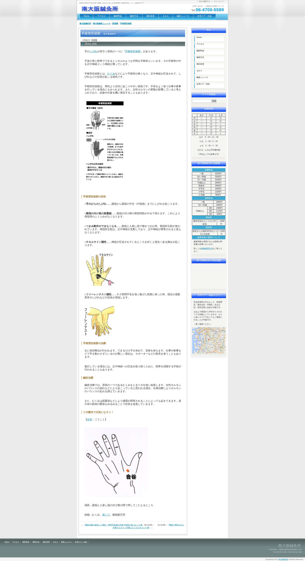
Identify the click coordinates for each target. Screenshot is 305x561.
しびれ (93, 51)
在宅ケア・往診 (204, 16)
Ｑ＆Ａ (166, 16)
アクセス (101, 16)
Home (86, 16)
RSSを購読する (204, 1)
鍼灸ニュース (183, 16)
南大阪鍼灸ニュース (101, 23)
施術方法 (134, 16)
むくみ (111, 73)
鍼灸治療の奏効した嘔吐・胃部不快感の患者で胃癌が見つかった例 (113, 525)
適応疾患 (150, 16)
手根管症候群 (132, 51)
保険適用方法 (207, 248)
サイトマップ (219, 1)
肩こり (106, 514)
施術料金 (118, 16)
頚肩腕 (115, 23)
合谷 (89, 419)
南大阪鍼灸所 (85, 23)
